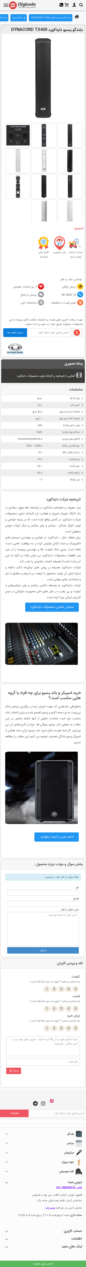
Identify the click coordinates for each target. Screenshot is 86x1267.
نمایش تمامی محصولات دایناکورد (52, 607)
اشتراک (14, 1113)
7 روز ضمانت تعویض (25, 287)
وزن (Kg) (75, 480)
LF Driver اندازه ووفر (69, 412)
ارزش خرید (55, 1018)
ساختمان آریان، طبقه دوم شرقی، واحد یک (59, 1200)
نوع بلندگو (75, 398)
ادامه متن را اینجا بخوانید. (56, 837)
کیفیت (55, 979)
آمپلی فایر (75, 405)
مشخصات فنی (29, 302)
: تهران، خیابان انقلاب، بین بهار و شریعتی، (56, 1195)
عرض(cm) (74, 459)
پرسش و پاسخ (29, 295)
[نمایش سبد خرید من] (66, 5)
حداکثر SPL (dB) (71, 453)
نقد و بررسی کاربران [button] (70, 963)
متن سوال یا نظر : (69, 909)
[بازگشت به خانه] (76, 17)
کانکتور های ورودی (71, 439)
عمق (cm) (75, 466)
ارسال (43, 950)
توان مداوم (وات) (71, 425)
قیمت (55, 998)
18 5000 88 (69, 295)
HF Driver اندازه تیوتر (69, 419)
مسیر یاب (50, 1208)
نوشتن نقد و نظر (71, 279)
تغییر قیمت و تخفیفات (63, 302)
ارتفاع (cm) (74, 473)
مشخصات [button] (76, 389)
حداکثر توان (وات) (71, 432)
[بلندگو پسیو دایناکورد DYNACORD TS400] (70, 135)
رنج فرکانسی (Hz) (71, 446)
